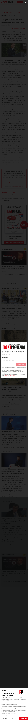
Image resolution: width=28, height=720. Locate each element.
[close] (25, 2)
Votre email (5, 358)
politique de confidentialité (10, 375)
